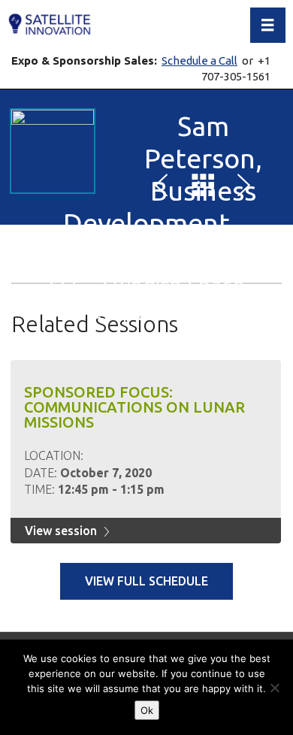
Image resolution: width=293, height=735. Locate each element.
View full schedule (146, 581)
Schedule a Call (199, 60)
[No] (274, 687)
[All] (203, 188)
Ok (146, 710)
